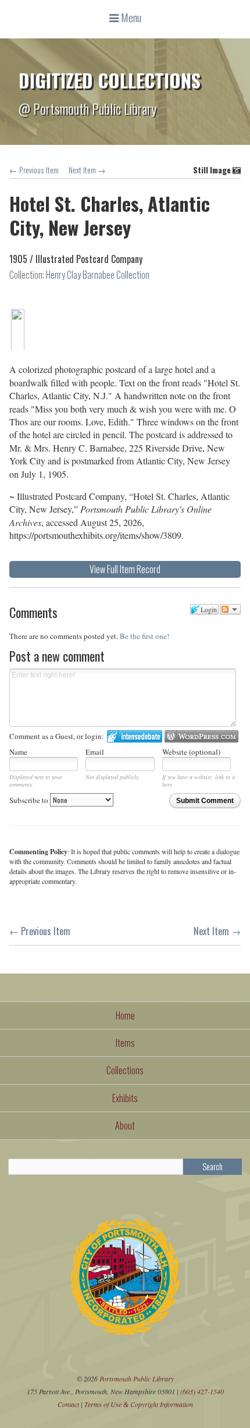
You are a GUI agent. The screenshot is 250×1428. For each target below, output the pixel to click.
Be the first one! (144, 636)
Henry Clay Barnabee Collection (97, 275)
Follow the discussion (230, 609)
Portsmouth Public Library (136, 1378)
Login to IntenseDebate (134, 736)
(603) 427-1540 (202, 1391)
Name (18, 752)
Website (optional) (191, 752)
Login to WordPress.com (201, 736)
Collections (125, 1070)
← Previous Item (34, 170)
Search (212, 1166)
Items (125, 1043)
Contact (68, 1404)
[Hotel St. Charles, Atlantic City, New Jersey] (17, 347)
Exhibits (125, 1098)
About (125, 1125)
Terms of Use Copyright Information (138, 1404)
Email (94, 752)
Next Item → (87, 170)
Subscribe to (29, 800)
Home (125, 1015)
